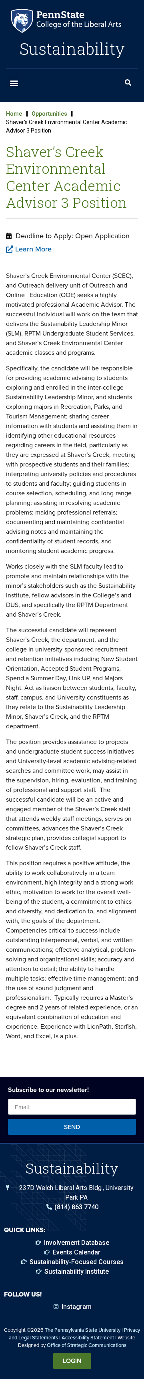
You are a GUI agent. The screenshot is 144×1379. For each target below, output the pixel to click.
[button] (13, 82)
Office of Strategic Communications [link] (86, 1345)
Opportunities (49, 114)
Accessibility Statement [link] (88, 1337)
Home (14, 114)
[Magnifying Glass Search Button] (128, 83)
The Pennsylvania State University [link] (82, 1329)
